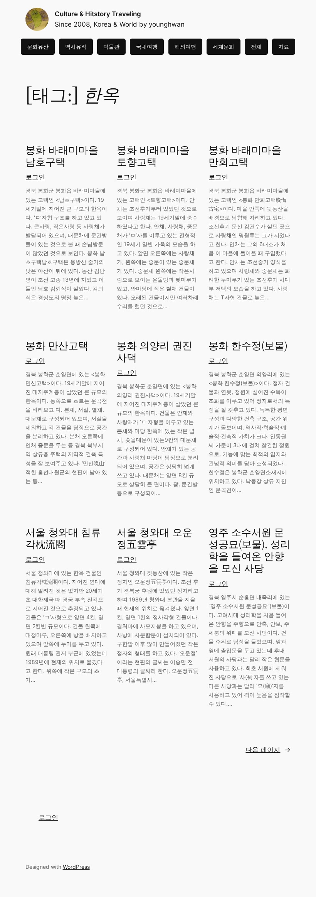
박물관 (111, 46)
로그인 (35, 177)
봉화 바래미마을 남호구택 (61, 156)
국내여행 (147, 46)
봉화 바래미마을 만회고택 (244, 156)
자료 (283, 46)
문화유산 (38, 46)
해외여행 (185, 46)
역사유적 (76, 46)
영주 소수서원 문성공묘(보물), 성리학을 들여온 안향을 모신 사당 (249, 551)
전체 (256, 46)
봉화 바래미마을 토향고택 (153, 156)
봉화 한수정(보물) (247, 346)
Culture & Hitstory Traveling (98, 14)
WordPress (76, 866)
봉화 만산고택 (56, 346)
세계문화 (223, 46)
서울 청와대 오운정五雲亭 (154, 539)
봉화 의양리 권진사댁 (154, 352)
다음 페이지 (268, 749)
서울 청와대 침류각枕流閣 (63, 539)
